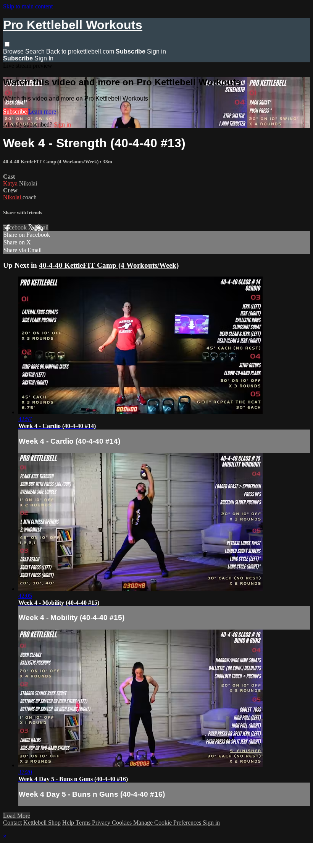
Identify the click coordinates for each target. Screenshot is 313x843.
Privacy (102, 822)
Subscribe (15, 111)
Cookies (122, 822)
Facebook (15, 227)
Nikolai (13, 197)
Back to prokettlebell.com (80, 51)
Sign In (43, 58)
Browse (14, 51)
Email (41, 227)
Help (69, 822)
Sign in (156, 51)
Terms (84, 822)
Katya (11, 183)
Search (35, 51)
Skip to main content (28, 6)
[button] (7, 44)
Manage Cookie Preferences (168, 822)
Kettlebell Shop (42, 822)
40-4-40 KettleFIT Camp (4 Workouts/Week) (51, 161)
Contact (12, 822)
